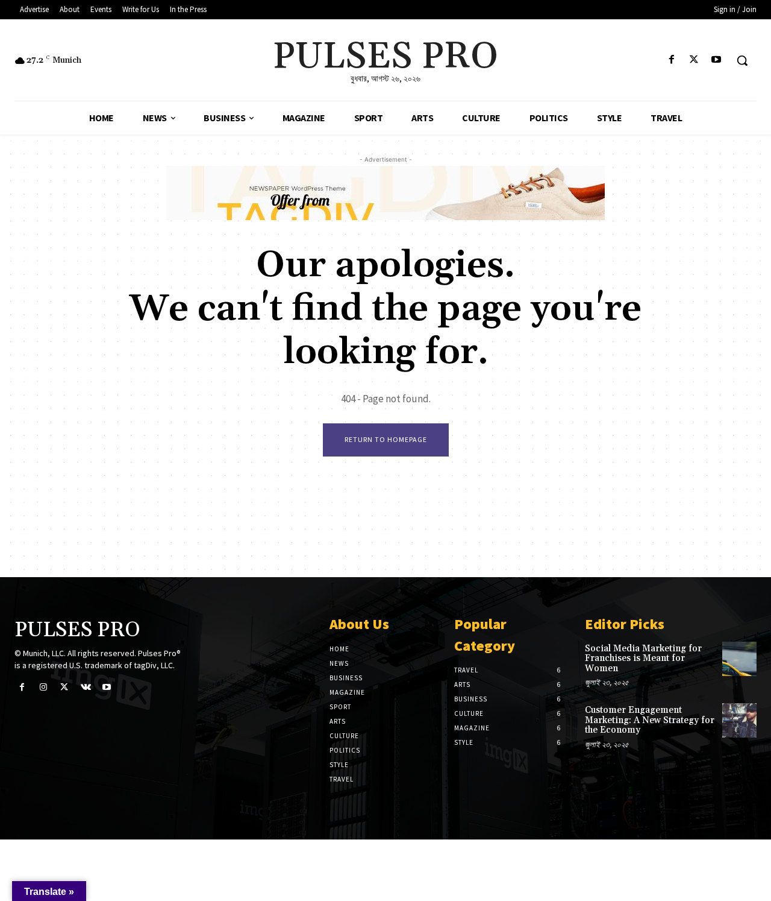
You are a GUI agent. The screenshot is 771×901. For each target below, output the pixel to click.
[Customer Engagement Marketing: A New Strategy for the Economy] (739, 720)
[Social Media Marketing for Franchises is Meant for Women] (739, 659)
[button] (742, 60)
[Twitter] (694, 60)
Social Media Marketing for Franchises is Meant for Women (643, 658)
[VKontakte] (85, 687)
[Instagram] (43, 687)
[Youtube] (716, 60)
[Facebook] (671, 60)
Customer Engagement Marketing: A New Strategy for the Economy (649, 720)
